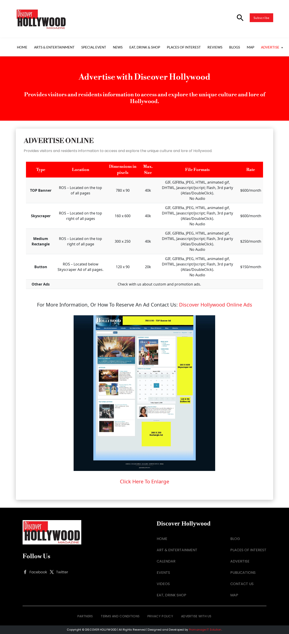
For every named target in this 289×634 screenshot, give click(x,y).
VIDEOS (163, 583)
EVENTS (163, 572)
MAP (234, 595)
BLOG (235, 538)
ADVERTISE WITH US (196, 616)
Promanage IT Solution (205, 630)
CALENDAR (166, 561)
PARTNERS (85, 616)
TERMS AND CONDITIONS (120, 616)
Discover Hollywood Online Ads (215, 304)
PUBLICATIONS (243, 572)
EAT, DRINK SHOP (171, 595)
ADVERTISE (239, 561)
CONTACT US (242, 583)
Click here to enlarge (144, 481)
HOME (162, 538)
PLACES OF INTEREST (248, 550)
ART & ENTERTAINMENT (177, 550)
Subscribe (261, 18)
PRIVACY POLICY (160, 616)
